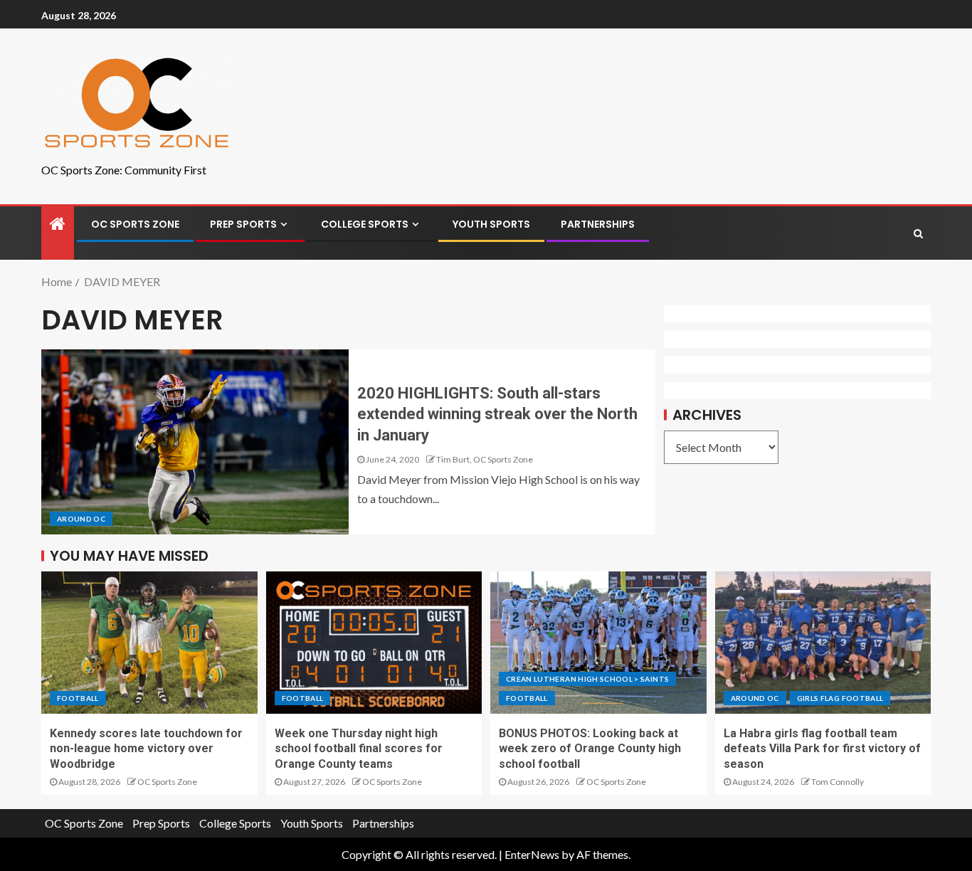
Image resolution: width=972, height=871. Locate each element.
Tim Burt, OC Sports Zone (484, 459)
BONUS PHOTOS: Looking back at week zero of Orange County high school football (590, 749)
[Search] (918, 233)
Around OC (81, 518)
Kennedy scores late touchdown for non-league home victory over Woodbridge (146, 749)
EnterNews (532, 854)
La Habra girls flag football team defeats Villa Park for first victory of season (822, 749)
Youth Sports (491, 224)
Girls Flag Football (840, 698)
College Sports (364, 224)
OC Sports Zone (135, 224)
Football (78, 698)
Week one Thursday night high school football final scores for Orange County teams (359, 749)
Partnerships (598, 224)
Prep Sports (243, 224)
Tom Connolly (837, 781)
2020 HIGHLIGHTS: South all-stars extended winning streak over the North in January (497, 414)
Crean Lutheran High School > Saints (587, 679)
